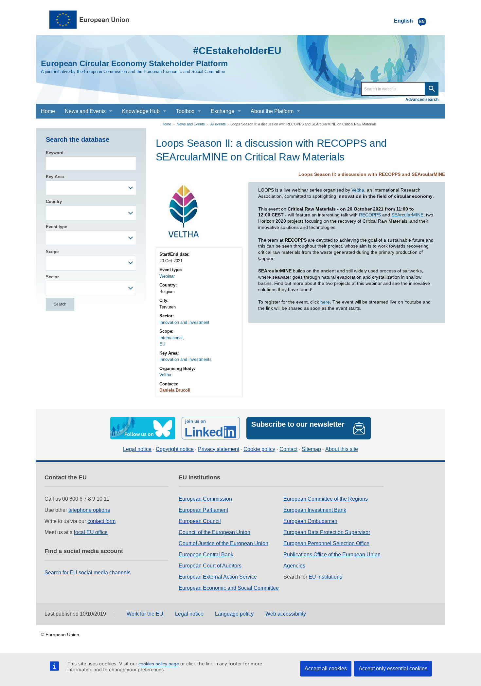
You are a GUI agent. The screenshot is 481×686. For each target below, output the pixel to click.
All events (218, 124)
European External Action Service (218, 577)
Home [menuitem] (48, 111)
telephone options (89, 510)
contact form (101, 521)
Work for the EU (145, 614)
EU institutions (325, 577)
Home (166, 124)
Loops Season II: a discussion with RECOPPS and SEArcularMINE (371, 174)
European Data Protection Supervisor (326, 532)
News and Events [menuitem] (85, 111)
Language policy (234, 614)
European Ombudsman (310, 521)
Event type (56, 226)
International (171, 337)
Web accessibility (285, 614)
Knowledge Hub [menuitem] (141, 111)
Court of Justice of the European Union (223, 543)
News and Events (191, 124)
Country (54, 201)
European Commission (205, 499)
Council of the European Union (214, 532)
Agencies (294, 565)
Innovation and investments (185, 359)
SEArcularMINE (407, 214)
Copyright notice (175, 449)
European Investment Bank (314, 510)
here (325, 302)
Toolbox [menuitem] (185, 111)
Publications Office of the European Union (332, 554)
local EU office (91, 532)
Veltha (165, 374)
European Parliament (203, 510)
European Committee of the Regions (325, 499)
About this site (341, 449)
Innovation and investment (184, 322)
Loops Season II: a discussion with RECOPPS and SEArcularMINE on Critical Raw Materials (303, 124)
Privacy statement (218, 449)
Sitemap (311, 449)
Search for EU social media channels (88, 572)
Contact (288, 449)
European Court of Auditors (210, 565)
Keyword (54, 152)
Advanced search (421, 99)
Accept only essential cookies (393, 668)
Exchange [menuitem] (222, 111)
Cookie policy (259, 449)
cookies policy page (158, 663)
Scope (52, 251)
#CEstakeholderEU (237, 50)
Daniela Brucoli (174, 390)
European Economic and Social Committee (229, 588)
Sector (52, 276)
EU (162, 344)
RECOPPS (370, 214)
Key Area (55, 176)
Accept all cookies (326, 668)
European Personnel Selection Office (326, 543)
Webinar (167, 276)
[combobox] (91, 187)
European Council (200, 521)
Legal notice (137, 449)
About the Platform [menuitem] (272, 111)
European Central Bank (206, 554)
